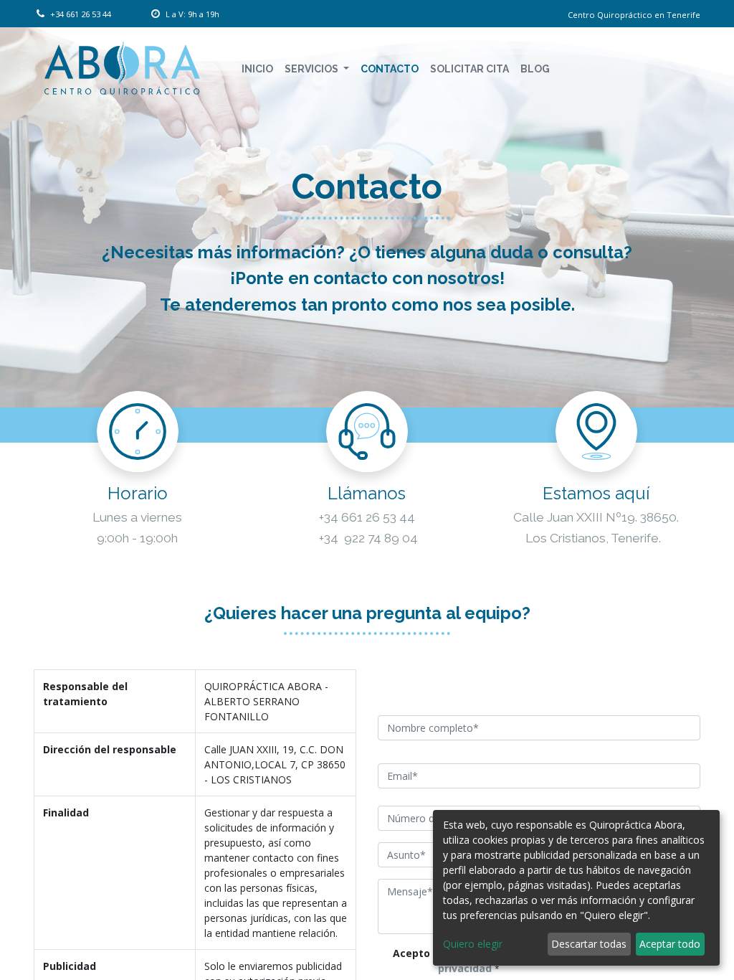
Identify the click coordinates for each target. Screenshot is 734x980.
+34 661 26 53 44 (367, 517)
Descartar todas (588, 944)
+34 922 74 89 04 (367, 538)
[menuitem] (257, 69)
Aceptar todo (669, 944)
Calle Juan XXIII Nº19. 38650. (596, 517)
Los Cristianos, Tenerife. (593, 538)
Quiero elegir (472, 944)
